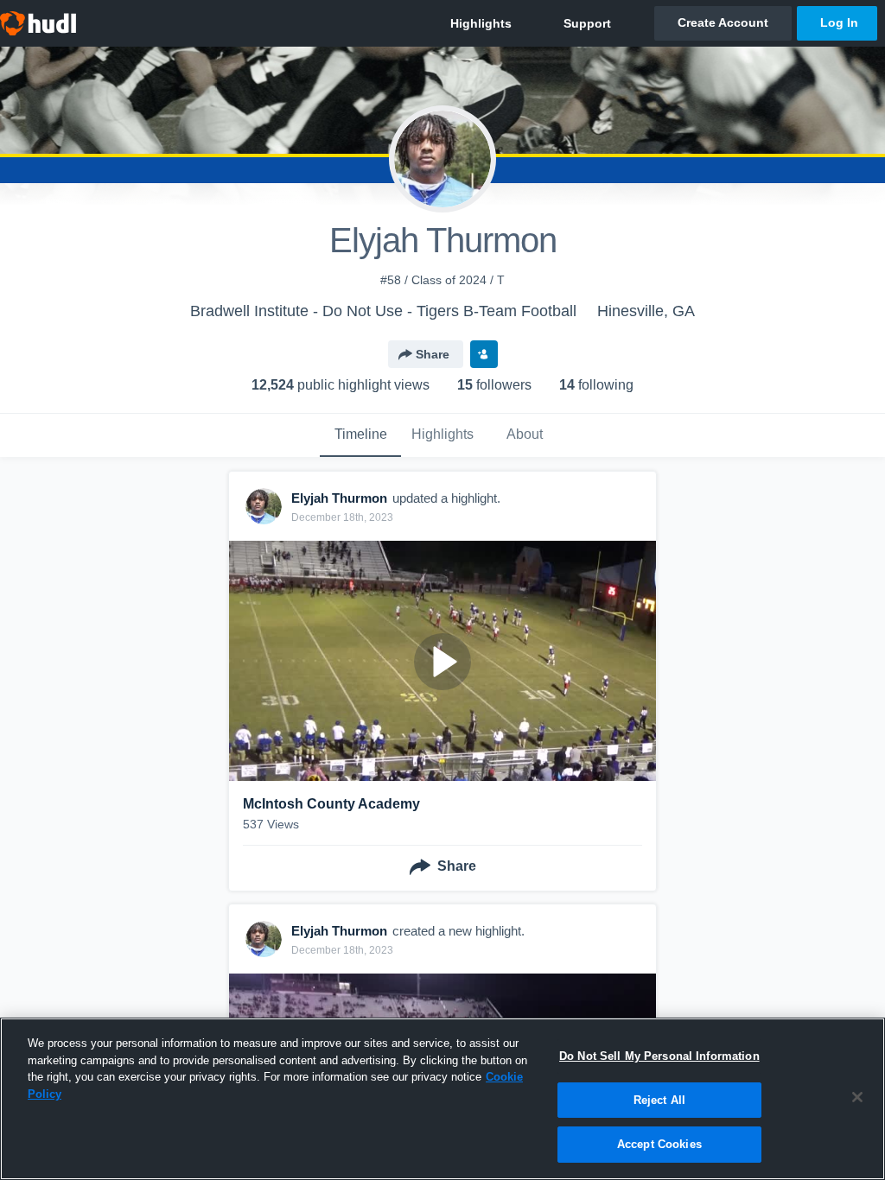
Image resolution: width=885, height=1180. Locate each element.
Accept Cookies (659, 1144)
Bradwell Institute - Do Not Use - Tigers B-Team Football (383, 311)
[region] (442, 1099)
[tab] (360, 435)
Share (432, 354)
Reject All (659, 1100)
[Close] (857, 1097)
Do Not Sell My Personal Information (659, 1056)
